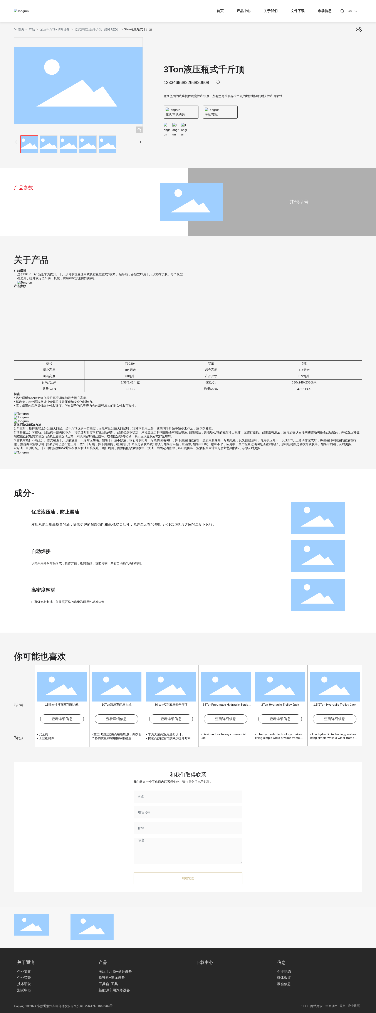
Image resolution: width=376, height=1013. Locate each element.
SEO (304, 1006)
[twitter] (175, 126)
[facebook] (167, 126)
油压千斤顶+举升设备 (54, 29)
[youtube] (184, 126)
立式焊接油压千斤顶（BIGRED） (97, 29)
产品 (32, 29)
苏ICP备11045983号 (99, 1006)
